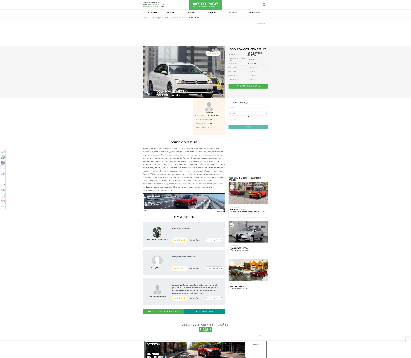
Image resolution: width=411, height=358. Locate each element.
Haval (2, 168)
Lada (2, 190)
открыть (252, 59)
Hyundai (2, 173)
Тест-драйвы (152, 12)
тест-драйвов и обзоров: (151, 6)
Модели (232, 113)
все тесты (253, 67)
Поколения (233, 120)
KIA (2, 184)
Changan (2, 162)
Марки (232, 107)
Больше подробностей (214, 240)
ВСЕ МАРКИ (2, 205)
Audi (2, 152)
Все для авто (254, 12)
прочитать (252, 79)
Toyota (2, 201)
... (267, 180)
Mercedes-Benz (2, 195)
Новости (191, 12)
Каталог (170, 12)
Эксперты (212, 12)
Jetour (2, 179)
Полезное (233, 12)
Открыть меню (144, 14)
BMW (2, 157)
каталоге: (156, 4)
